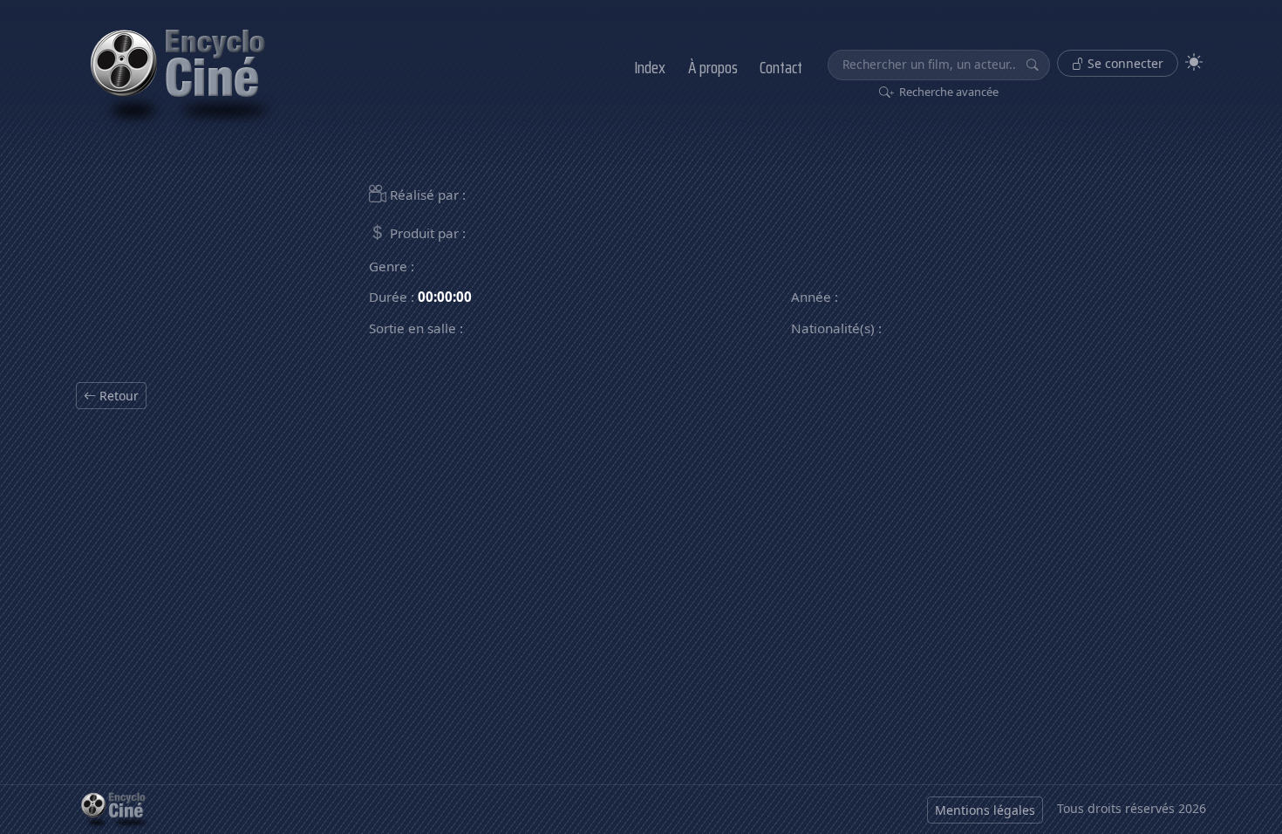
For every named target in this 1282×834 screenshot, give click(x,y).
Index (649, 67)
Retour (117, 395)
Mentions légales (985, 810)
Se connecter (1123, 63)
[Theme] (1194, 62)
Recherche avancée (948, 91)
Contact (781, 67)
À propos (713, 67)
